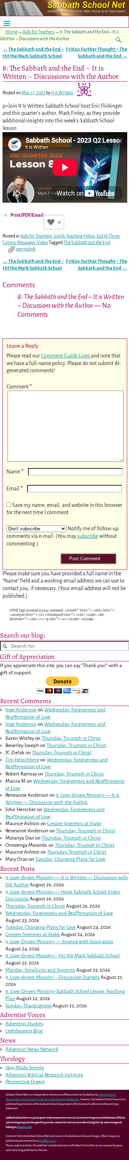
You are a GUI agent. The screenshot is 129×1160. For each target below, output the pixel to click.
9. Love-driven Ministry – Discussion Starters (52, 977)
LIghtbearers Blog (24, 1031)
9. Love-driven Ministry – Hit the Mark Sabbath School (62, 955)
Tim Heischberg (22, 760)
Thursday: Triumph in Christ (71, 738)
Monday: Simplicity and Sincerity (40, 970)
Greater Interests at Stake (74, 823)
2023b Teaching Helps (74, 236)
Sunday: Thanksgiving (28, 1005)
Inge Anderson (21, 709)
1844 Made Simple (24, 1067)
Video (42, 242)
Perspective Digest (25, 1081)
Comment (19, 387)
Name (15, 472)
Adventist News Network (31, 1049)
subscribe (87, 536)
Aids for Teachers (38, 32)
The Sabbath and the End (86, 242)
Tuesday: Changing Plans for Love (70, 859)
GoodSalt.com (47, 1140)
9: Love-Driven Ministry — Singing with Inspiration (59, 941)
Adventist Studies (24, 1023)
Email (14, 488)
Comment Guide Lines (66, 356)
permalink (25, 249)
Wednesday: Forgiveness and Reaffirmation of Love (59, 913)
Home (11, 32)
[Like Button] (51, 222)
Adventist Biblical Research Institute (44, 1075)
